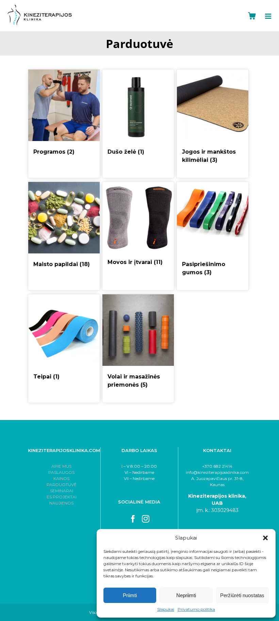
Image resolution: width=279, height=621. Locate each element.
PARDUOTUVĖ (62, 484)
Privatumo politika (196, 609)
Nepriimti (186, 595)
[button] (265, 537)
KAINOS (61, 478)
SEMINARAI (61, 490)
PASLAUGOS (61, 472)
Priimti (130, 595)
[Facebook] (133, 519)
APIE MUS (61, 466)
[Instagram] (145, 519)
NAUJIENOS (61, 503)
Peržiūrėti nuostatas (242, 595)
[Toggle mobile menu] (272, 16)
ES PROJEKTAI (62, 496)
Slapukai (165, 609)
